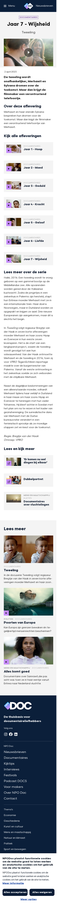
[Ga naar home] (28, 6)
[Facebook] (11, 734)
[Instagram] (6, 734)
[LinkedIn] (16, 734)
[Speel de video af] (28, 52)
